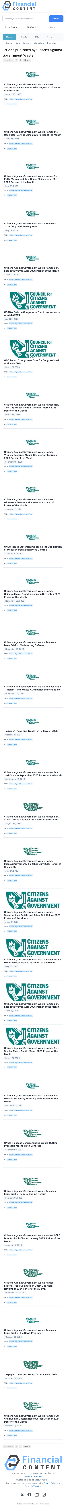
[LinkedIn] (36, 1494)
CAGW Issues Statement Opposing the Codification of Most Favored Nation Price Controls (33, 548)
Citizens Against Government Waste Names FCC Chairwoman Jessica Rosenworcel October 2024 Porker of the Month (31, 1418)
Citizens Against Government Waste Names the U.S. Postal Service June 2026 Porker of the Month (32, 133)
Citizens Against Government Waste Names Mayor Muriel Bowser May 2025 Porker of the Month (32, 961)
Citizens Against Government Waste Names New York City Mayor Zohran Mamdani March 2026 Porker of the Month (31, 407)
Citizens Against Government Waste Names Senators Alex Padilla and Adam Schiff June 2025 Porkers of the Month (32, 915)
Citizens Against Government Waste (20, 99)
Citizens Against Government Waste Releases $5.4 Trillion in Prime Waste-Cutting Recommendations (33, 688)
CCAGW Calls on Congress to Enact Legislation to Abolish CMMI (32, 314)
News (18, 43)
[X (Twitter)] (22, 1494)
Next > (27, 60)
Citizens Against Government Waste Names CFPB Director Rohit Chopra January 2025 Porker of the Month (32, 1238)
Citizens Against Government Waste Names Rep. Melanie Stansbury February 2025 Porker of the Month (31, 1098)
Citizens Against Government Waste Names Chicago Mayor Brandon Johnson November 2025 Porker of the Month (32, 594)
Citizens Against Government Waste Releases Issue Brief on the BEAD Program (30, 1332)
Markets (9, 37)
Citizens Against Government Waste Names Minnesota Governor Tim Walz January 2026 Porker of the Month (29, 502)
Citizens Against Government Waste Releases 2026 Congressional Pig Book (30, 225)
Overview (9, 43)
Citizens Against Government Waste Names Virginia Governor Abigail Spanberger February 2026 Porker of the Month (30, 455)
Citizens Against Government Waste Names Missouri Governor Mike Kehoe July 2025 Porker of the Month (32, 864)
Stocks (24, 37)
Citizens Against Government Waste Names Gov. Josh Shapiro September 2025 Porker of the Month (33, 774)
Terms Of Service (33, 1486)
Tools (49, 37)
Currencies (27, 43)
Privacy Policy (50, 1483)
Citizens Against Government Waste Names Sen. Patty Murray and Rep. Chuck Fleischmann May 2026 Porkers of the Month (31, 179)
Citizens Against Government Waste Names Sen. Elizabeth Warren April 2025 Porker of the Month (31, 1005)
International (39, 43)
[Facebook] (29, 1494)
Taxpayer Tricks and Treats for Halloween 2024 (31, 1374)
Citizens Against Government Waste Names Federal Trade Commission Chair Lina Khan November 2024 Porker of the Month (28, 1285)
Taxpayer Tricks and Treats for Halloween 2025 (31, 731)
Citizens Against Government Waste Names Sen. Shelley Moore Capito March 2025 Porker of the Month (31, 1051)
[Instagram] (44, 1494)
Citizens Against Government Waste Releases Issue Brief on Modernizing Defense (30, 644)
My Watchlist (32, 27)
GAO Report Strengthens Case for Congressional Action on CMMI (31, 362)
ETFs (37, 37)
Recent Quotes (11, 27)
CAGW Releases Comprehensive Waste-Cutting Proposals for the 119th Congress (31, 1144)
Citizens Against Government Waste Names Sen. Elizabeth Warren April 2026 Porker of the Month (31, 269)
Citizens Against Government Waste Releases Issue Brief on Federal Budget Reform (30, 1193)
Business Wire (12, 104)
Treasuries (51, 43)
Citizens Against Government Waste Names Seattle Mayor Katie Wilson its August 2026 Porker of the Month (32, 87)
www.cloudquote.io (33, 1476)
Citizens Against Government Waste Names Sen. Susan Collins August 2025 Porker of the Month (31, 818)
